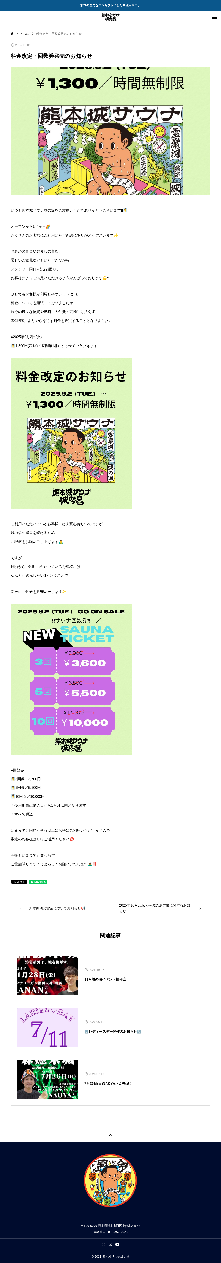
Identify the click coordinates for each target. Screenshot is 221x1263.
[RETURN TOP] (110, 1134)
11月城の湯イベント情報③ (105, 979)
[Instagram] (104, 1244)
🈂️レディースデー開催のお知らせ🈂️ (112, 1031)
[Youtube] (117, 1244)
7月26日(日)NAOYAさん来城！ (108, 1083)
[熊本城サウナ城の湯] (110, 17)
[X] (110, 1244)
